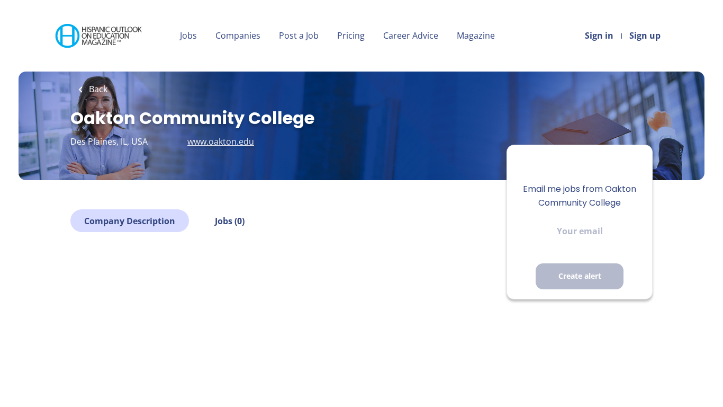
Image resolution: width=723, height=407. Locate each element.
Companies (237, 35)
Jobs (188, 35)
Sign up (645, 35)
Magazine (476, 35)
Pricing (351, 35)
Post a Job (299, 35)
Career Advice (410, 35)
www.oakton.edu (220, 141)
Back (97, 89)
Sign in (599, 35)
